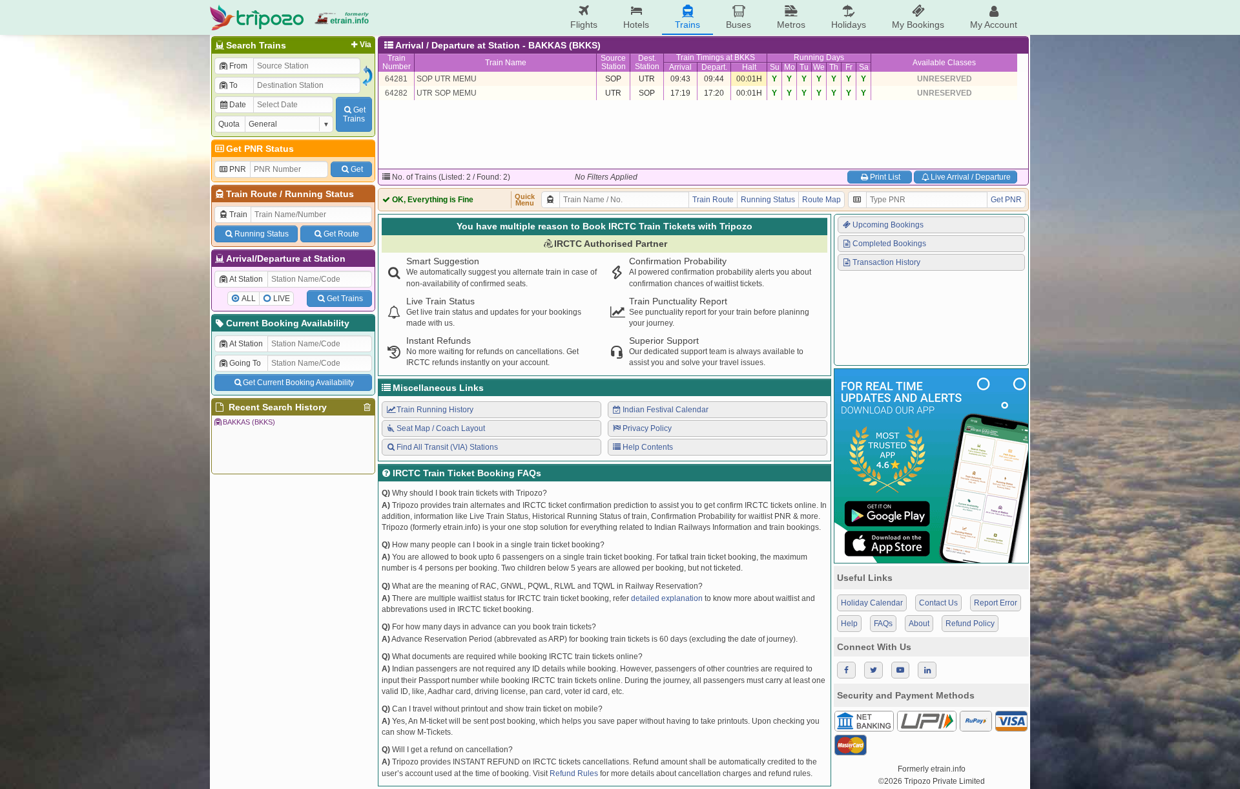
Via (365, 44)
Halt (749, 67)
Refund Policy (970, 623)
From (238, 65)
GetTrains (354, 114)
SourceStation (613, 62)
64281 (396, 78)
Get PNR (1006, 199)
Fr (848, 67)
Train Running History (435, 409)
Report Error (995, 602)
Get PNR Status (260, 148)
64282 (396, 93)
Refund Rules (574, 773)
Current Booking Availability (287, 323)
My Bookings (918, 24)
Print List (885, 177)
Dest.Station (647, 62)
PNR (237, 169)
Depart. (714, 67)
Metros (791, 24)
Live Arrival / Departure (971, 177)
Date (237, 104)
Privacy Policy (647, 428)
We (819, 67)
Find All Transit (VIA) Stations (447, 447)
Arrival (680, 67)
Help (849, 623)
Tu (804, 67)
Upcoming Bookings (888, 224)
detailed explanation (667, 598)
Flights (583, 24)
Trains (687, 24)
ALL (249, 298)
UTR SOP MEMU (447, 93)
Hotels (636, 24)
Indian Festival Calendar (665, 409)
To (233, 85)
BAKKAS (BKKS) (249, 422)
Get (357, 169)
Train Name (505, 62)
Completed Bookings (889, 243)
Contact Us (938, 602)
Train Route (251, 194)
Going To (245, 363)
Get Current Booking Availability (298, 382)
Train (238, 214)
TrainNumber (396, 62)
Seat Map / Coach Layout (441, 428)
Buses (738, 24)
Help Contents (648, 447)
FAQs (883, 623)
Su (775, 67)
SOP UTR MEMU (447, 78)
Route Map (821, 199)
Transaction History (886, 262)
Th (833, 67)
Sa (864, 67)
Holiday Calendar (872, 602)
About (919, 623)
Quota (229, 124)
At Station (246, 279)
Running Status (319, 194)
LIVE (281, 298)
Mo (789, 67)
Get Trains (345, 298)
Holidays (848, 24)
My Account (993, 24)
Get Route (341, 233)
